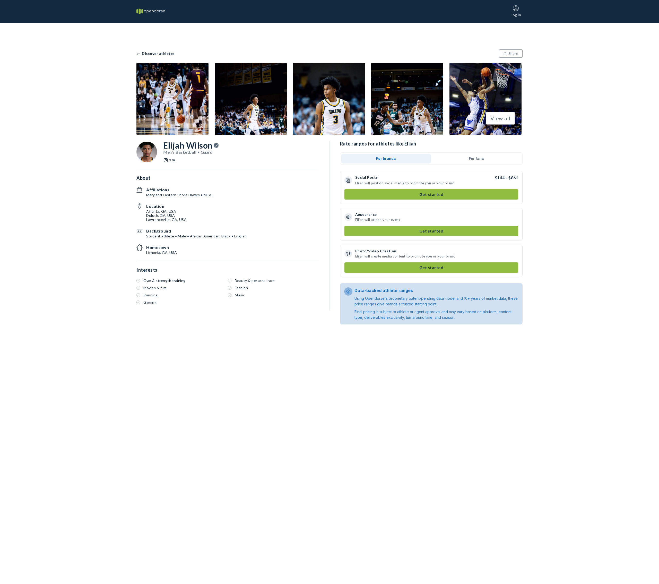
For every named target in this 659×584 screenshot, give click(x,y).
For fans (476, 158)
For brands (386, 158)
